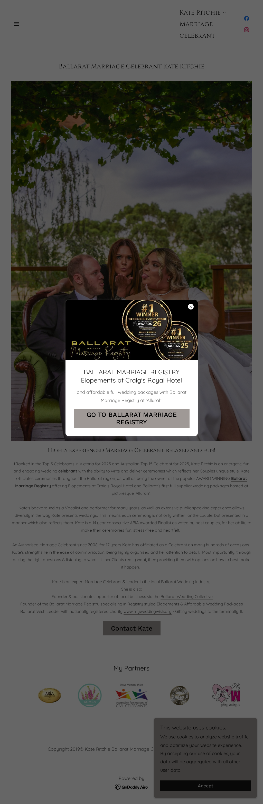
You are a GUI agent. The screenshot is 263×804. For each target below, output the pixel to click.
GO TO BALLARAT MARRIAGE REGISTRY (132, 418)
